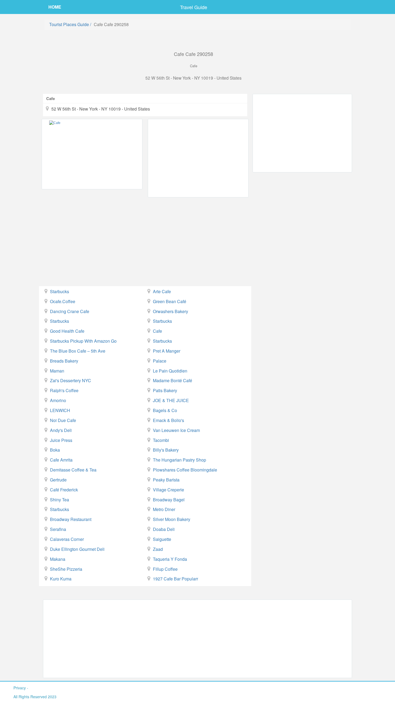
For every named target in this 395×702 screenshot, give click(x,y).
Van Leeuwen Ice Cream (176, 430)
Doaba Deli (164, 529)
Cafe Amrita (61, 460)
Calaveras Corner (67, 539)
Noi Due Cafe (63, 420)
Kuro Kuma (60, 579)
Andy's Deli (61, 430)
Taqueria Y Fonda (170, 559)
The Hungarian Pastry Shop (179, 460)
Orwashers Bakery (170, 311)
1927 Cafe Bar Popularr (175, 579)
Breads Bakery (64, 361)
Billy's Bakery (166, 450)
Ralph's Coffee (64, 390)
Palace (159, 361)
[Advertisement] (198, 158)
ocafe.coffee (62, 301)
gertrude (58, 480)
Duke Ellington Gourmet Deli (77, 549)
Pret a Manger (166, 351)
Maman (57, 371)
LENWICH (60, 410)
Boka (55, 450)
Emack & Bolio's (168, 420)
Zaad (158, 549)
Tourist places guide (69, 24)
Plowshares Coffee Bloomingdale (185, 470)
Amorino (58, 400)
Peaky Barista (166, 480)
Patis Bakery (165, 390)
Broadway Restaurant (70, 519)
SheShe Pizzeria (66, 569)
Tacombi (161, 440)
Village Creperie (168, 490)
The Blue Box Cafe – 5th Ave (77, 351)
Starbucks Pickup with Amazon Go (83, 341)
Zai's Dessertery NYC (70, 380)
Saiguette (162, 539)
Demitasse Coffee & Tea (73, 470)
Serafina (58, 529)
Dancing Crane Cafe (69, 311)
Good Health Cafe (67, 331)
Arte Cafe (162, 291)
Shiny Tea (59, 500)
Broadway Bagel (169, 500)
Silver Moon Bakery (171, 519)
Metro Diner (164, 509)
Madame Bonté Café (172, 380)
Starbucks (59, 291)
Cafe (157, 331)
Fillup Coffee (165, 569)
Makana (57, 559)
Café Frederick (64, 490)
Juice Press (61, 440)
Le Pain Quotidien (170, 371)
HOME (54, 7)
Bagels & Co (165, 410)
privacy (19, 687)
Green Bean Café (169, 301)
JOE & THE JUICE (171, 400)
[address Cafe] (92, 154)
